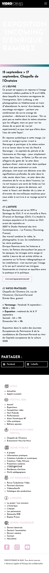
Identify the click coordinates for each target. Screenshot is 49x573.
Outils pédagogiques (16, 472)
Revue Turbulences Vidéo (18, 483)
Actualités (11, 391)
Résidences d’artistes (16, 469)
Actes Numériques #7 (16, 419)
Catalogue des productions (19, 491)
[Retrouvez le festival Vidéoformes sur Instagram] (17, 547)
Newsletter (12, 539)
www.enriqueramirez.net (17, 279)
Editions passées (14, 424)
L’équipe (10, 509)
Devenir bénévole (14, 528)
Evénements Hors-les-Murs (19, 441)
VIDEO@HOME (14, 467)
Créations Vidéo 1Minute (18, 461)
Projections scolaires (16, 464)
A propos (11, 453)
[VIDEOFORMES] (12, 4)
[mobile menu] (45, 4)
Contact (10, 536)
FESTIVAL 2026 (18, 400)
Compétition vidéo (15, 410)
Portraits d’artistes (15, 486)
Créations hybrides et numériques (22, 458)
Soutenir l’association (16, 530)
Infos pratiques (13, 421)
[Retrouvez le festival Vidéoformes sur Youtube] (27, 547)
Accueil (10, 405)
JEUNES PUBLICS (19, 448)
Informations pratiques (17, 456)
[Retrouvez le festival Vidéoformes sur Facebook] (6, 547)
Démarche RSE (13, 514)
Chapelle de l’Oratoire (17, 438)
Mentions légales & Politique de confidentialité (24, 564)
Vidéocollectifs (13, 488)
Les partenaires (14, 511)
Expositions (12, 407)
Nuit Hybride (13, 413)
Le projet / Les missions (17, 503)
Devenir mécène (14, 533)
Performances (13, 416)
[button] (12, 364)
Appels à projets (14, 394)
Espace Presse (13, 517)
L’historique (12, 506)
